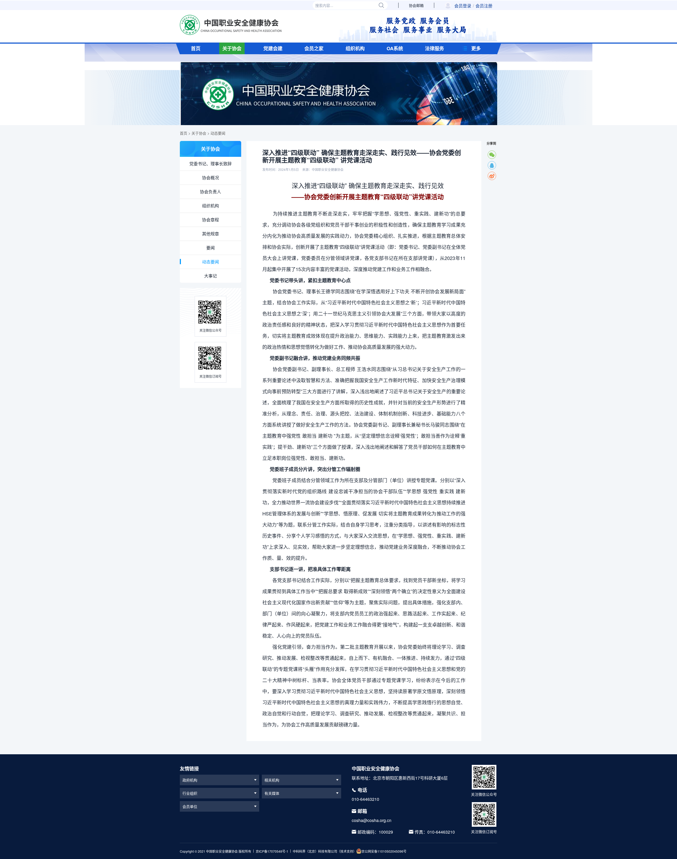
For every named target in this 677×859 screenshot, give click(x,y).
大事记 (210, 276)
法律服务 (434, 48)
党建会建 (272, 48)
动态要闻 (218, 133)
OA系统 (395, 48)
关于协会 (231, 48)
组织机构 (355, 48)
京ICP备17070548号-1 (272, 851)
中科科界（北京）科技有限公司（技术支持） (324, 851)
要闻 (210, 248)
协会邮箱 (416, 5)
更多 (476, 48)
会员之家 (313, 48)
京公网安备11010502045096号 (384, 851)
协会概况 (210, 178)
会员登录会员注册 (473, 5)
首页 (195, 48)
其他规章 (210, 234)
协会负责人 (210, 192)
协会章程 (210, 220)
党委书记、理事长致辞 (210, 164)
